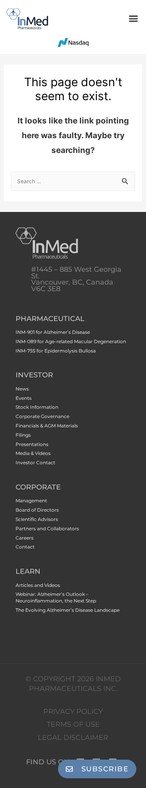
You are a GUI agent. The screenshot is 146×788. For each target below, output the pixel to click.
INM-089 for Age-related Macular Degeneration (71, 341)
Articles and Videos (38, 585)
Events (24, 398)
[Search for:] (73, 181)
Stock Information (37, 407)
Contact (25, 547)
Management (31, 500)
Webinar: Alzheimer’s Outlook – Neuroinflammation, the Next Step (56, 597)
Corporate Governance (42, 416)
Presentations (32, 444)
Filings (23, 435)
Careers (24, 538)
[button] (133, 18)
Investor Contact (35, 462)
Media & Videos (33, 453)
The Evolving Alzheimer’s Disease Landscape (68, 610)
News (22, 389)
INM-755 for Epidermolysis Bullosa (56, 351)
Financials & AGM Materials (47, 426)
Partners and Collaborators (47, 528)
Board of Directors (37, 510)
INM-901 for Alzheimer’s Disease (53, 332)
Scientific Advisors (37, 519)
